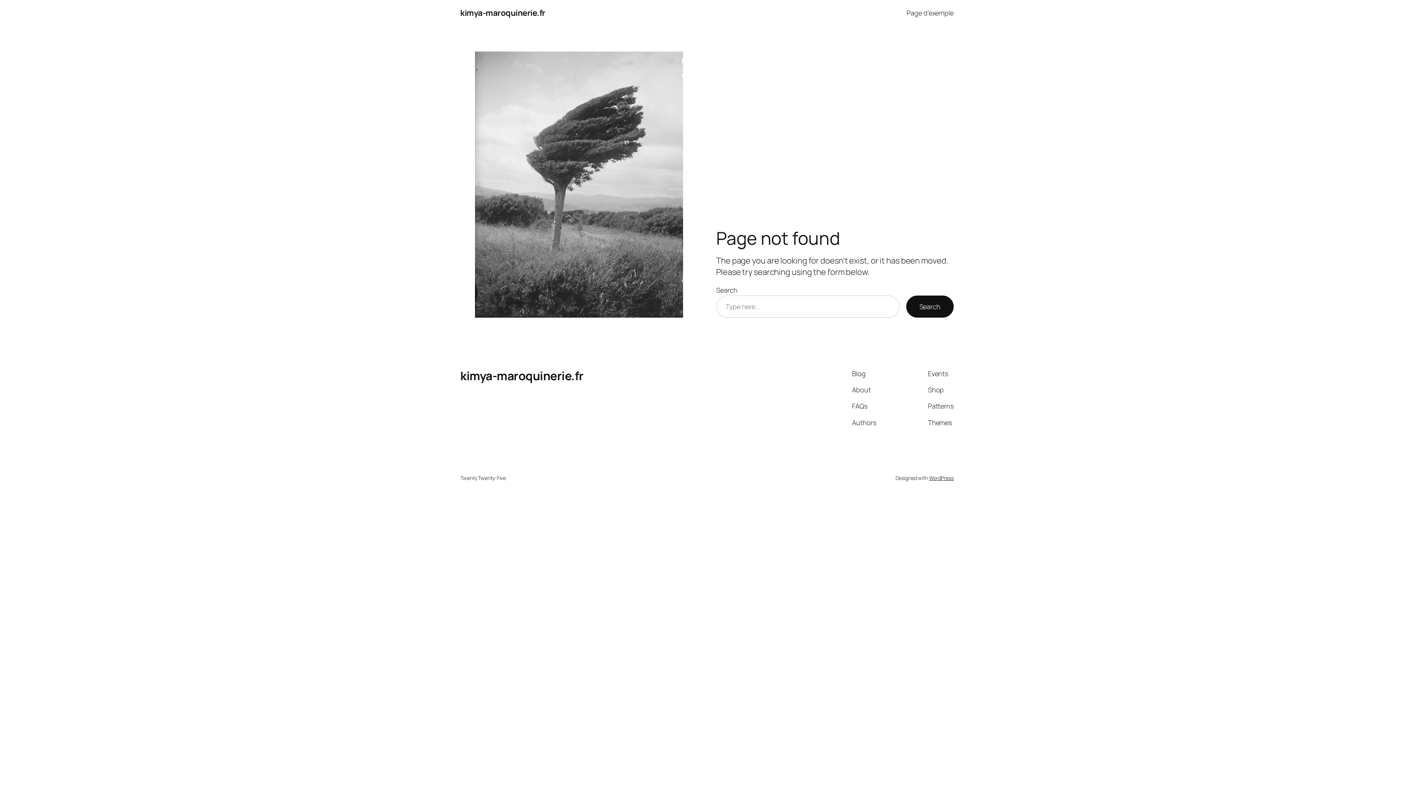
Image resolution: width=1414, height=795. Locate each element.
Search (726, 290)
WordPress (941, 477)
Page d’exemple (930, 12)
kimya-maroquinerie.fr (502, 12)
